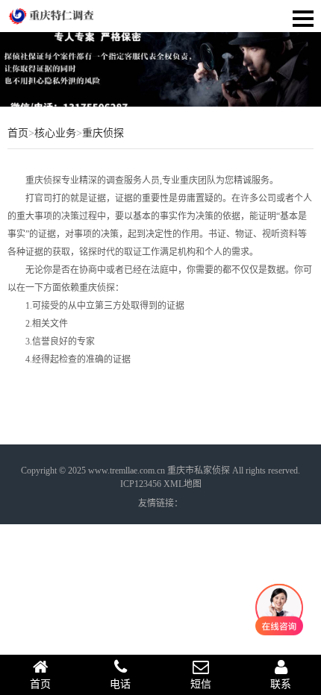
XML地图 (182, 484)
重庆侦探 (103, 133)
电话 (120, 684)
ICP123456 (140, 484)
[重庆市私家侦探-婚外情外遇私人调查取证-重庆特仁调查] (52, 15)
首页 (17, 133)
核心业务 (55, 133)
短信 (200, 684)
